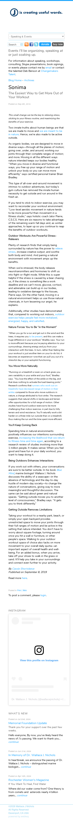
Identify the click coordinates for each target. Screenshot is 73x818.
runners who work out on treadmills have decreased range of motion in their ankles (33, 389)
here (24, 578)
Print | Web (22, 590)
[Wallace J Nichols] (36, 18)
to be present (35, 336)
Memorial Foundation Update (27, 723)
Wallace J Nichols (25, 806)
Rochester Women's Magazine (28, 780)
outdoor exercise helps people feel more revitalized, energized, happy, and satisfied (36, 318)
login (43, 595)
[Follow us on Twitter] (36, 45)
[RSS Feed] (27, 45)
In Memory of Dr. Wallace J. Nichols (31, 755)
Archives (29, 80)
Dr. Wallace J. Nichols (24, 699)
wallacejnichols (50, 699)
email (48, 67)
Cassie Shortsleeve (23, 569)
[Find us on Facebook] (31, 45)
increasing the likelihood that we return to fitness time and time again (36, 439)
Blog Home (15, 80)
